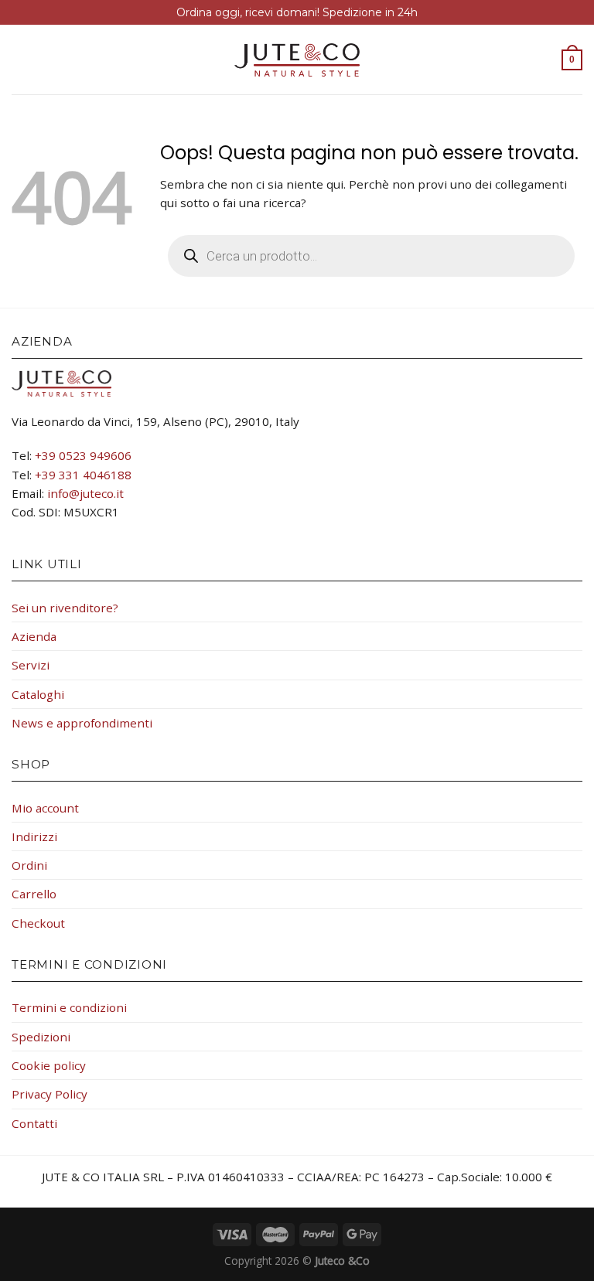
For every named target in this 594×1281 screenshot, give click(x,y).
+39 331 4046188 (83, 474)
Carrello (34, 893)
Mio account (45, 808)
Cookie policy (49, 1065)
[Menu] (20, 60)
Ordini (29, 865)
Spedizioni (41, 1036)
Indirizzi (34, 836)
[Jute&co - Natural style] (297, 60)
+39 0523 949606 (83, 455)
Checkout (38, 923)
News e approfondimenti (82, 723)
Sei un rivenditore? (65, 607)
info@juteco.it (85, 493)
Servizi (31, 665)
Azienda (34, 636)
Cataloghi (38, 694)
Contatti (34, 1123)
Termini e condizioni (69, 1007)
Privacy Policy (49, 1094)
